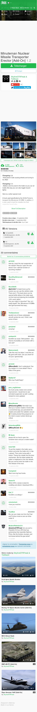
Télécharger (20, 65)
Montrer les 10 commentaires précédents (18, 256)
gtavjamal (12, 327)
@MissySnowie (14, 428)
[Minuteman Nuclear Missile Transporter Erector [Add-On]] (18, 131)
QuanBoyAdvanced (15, 277)
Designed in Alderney (8, 703)
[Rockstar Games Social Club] (17, 81)
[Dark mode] (31, 7)
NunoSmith (12, 287)
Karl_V (11, 492)
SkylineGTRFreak (9, 581)
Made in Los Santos (7, 705)
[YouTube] (14, 81)
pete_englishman (15, 387)
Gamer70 (12, 481)
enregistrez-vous (8, 546)
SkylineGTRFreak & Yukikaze (19, 77)
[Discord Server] (20, 81)
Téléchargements (9, 166)
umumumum (13, 502)
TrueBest (12, 512)
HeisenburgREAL (15, 425)
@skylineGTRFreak (15, 528)
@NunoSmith (13, 366)
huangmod (12, 471)
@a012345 (12, 289)
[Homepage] (12, 81)
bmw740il (12, 447)
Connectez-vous (24, 544)
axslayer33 (12, 336)
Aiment (22, 166)
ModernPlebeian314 (15, 526)
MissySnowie (13, 403)
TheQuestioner (14, 313)
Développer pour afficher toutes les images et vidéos (18, 160)
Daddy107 (12, 378)
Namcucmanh (13, 350)
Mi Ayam (12, 435)
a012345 (11, 261)
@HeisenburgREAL (15, 406)
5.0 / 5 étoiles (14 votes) (7, 170)
